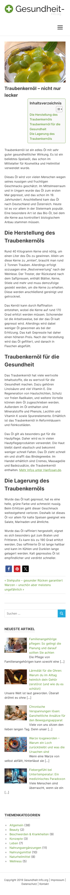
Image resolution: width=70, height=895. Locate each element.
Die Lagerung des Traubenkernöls (42, 136)
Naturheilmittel (20, 857)
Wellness (16, 861)
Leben (14, 843)
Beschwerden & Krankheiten (29, 834)
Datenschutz (29, 883)
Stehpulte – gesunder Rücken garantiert (35, 580)
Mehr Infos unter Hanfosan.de (40, 470)
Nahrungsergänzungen (25, 848)
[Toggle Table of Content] (57, 109)
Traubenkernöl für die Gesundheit (45, 126)
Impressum (57, 879)
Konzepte (16, 839)
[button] (8, 569)
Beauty (14, 830)
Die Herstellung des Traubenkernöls (44, 117)
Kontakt (44, 883)
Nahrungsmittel (20, 852)
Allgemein (16, 825)
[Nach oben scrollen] (63, 888)
